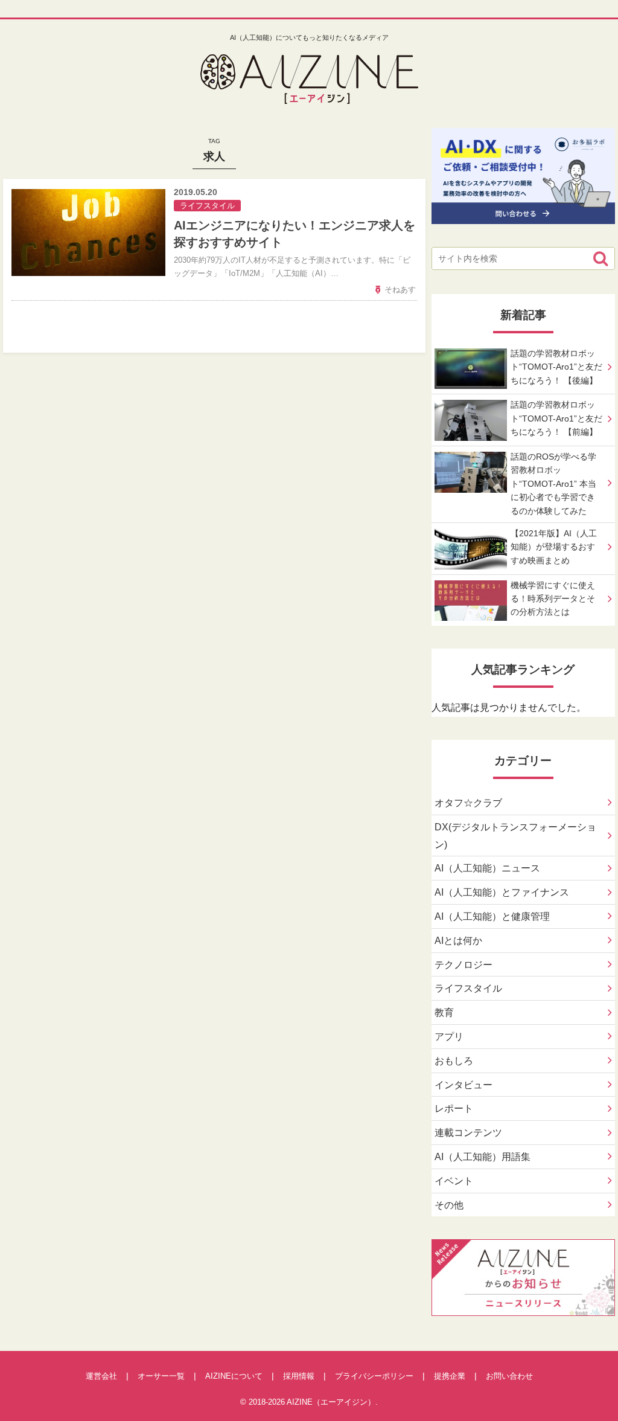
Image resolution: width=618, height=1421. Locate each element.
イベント (454, 1181)
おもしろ (454, 1061)
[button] (600, 258)
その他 (449, 1205)
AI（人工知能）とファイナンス (502, 892)
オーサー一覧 (161, 1376)
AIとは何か (458, 940)
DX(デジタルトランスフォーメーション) (515, 836)
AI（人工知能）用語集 (482, 1157)
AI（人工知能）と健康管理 (492, 916)
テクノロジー (463, 965)
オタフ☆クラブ (468, 803)
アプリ (449, 1036)
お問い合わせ (509, 1376)
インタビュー (463, 1085)
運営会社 (101, 1376)
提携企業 (449, 1376)
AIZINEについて (234, 1376)
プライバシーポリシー (374, 1376)
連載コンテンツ (468, 1132)
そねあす (400, 289)
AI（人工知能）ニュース (487, 868)
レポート (454, 1108)
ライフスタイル (468, 988)
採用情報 (298, 1376)
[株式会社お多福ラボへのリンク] (523, 215)
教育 (444, 1012)
